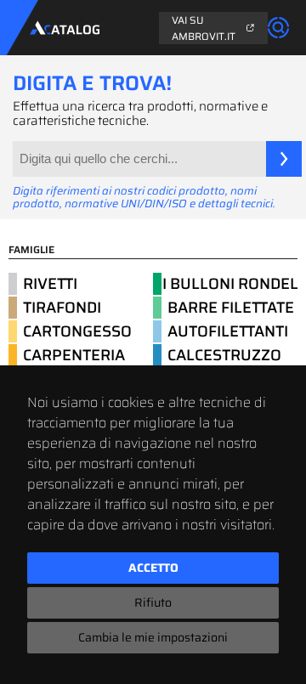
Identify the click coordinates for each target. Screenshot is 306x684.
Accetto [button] (153, 567)
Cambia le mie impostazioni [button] (153, 637)
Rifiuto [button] (153, 602)
